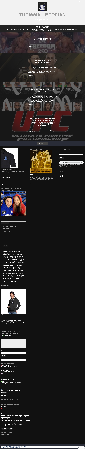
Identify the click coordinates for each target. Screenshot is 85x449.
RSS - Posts (4, 406)
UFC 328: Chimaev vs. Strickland (42, 61)
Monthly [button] (13, 222)
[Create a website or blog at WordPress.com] (42, 442)
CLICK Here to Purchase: (6, 181)
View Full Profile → (33, 185)
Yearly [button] (22, 222)
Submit (3, 355)
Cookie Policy (19, 447)
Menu (81, 1)
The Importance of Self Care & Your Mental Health (11, 387)
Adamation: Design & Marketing (65, 174)
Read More (30, 46)
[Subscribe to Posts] (1, 406)
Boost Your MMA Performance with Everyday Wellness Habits (13, 374)
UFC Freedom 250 (42, 39)
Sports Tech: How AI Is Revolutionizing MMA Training (11, 366)
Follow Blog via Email (65, 149)
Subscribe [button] (4, 428)
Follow (61, 157)
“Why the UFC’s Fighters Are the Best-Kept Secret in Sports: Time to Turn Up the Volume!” (42, 122)
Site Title (61, 171)
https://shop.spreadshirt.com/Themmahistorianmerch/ (12, 322)
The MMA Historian (42, 15)
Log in (10, 428)
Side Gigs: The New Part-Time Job (7, 371)
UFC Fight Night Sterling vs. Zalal (42, 90)
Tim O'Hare (61, 175)
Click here (4, 184)
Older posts (42, 143)
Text (2, 350)
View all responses (8, 335)
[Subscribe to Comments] (1, 408)
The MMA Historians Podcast (7, 401)
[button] (25, 301)
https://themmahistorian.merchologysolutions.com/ (11, 320)
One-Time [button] (5, 222)
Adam (31, 174)
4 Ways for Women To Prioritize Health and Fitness (11, 390)
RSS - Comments (5, 408)
